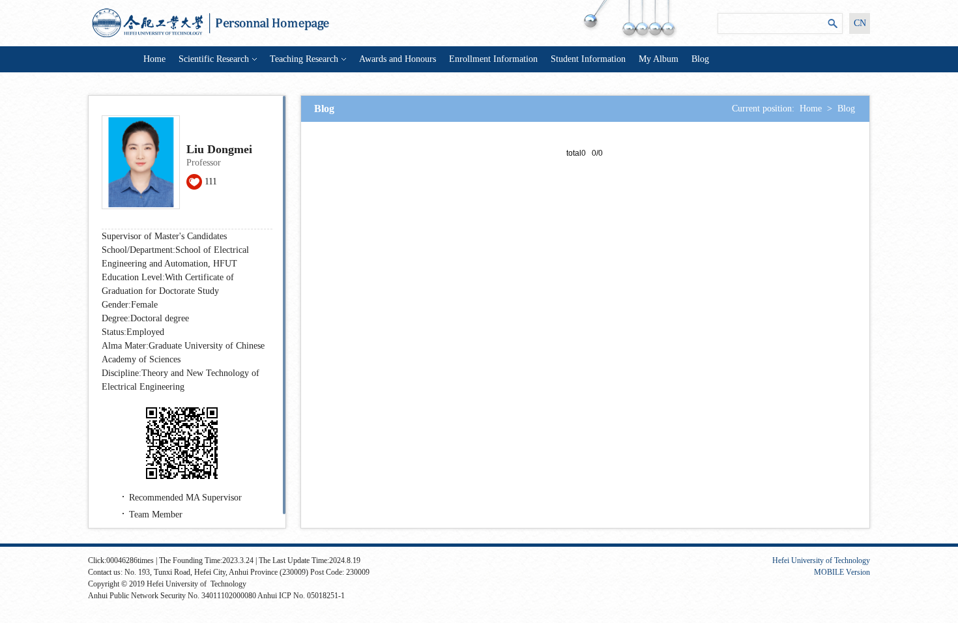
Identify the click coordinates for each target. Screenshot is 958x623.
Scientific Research (214, 59)
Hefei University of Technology (821, 560)
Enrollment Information (493, 59)
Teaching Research (304, 59)
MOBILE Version (842, 572)
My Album (658, 59)
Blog (700, 59)
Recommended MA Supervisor (185, 497)
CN (860, 23)
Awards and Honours (397, 59)
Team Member (155, 514)
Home (154, 59)
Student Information (588, 59)
